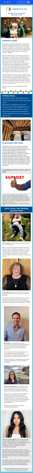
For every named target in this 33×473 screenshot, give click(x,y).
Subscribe (24, 470)
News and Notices (10, 470)
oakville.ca (18, 470)
